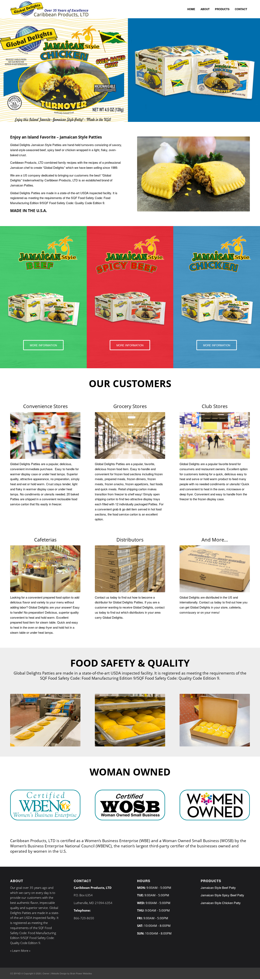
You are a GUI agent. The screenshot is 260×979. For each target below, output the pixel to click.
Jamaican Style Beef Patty (218, 887)
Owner (46, 973)
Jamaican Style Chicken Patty (221, 903)
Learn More (20, 951)
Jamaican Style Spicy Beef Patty (222, 895)
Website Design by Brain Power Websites (71, 973)
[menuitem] (191, 9)
